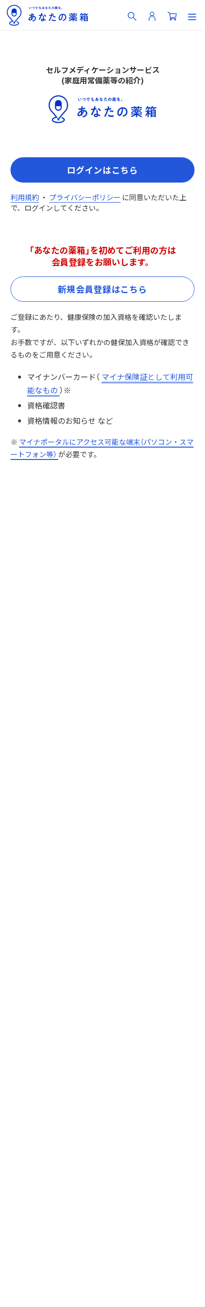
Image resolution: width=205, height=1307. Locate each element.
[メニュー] (192, 15)
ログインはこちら (102, 169)
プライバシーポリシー (85, 197)
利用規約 (24, 197)
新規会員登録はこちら (102, 289)
